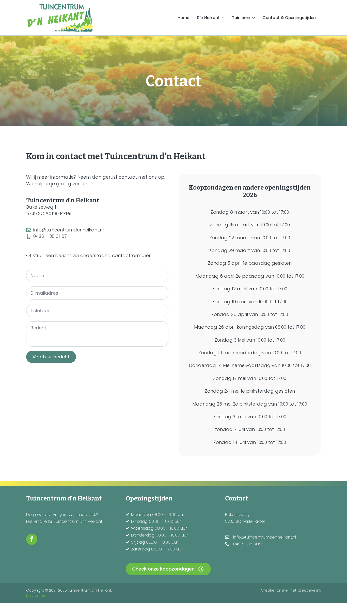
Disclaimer (35, 595)
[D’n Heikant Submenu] (224, 17)
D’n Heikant (208, 18)
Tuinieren (241, 18)
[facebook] (31, 539)
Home (183, 18)
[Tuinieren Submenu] (254, 17)
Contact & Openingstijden (289, 18)
